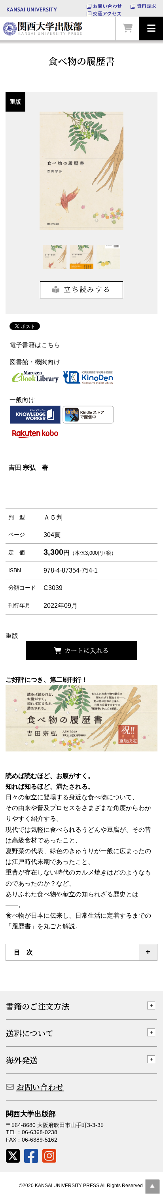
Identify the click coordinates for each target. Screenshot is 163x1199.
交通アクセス (107, 13)
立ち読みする (87, 289)
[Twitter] (13, 1156)
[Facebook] (31, 1156)
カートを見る (127, 28)
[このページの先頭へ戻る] (152, 1186)
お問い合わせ (107, 6)
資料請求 (146, 6)
